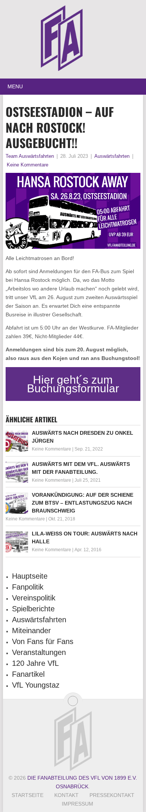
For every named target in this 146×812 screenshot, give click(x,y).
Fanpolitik (27, 587)
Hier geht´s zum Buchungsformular (73, 384)
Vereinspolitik (33, 598)
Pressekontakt (111, 795)
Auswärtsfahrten (112, 156)
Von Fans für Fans (42, 641)
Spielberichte (33, 609)
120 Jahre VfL (35, 663)
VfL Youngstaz (36, 685)
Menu (15, 86)
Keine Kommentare (27, 165)
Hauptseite (30, 576)
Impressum (77, 804)
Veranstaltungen (39, 652)
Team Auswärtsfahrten (30, 156)
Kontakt (66, 795)
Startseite (27, 795)
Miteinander (31, 630)
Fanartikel (28, 674)
